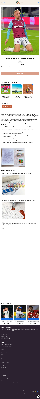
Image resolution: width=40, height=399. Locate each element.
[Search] (3, 2)
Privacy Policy (16, 393)
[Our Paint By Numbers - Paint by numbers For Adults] (20, 2)
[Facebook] (2, 338)
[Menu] (1, 2)
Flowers (2, 349)
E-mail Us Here (4, 334)
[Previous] (1, 315)
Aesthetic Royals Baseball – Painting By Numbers (20, 322)
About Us (3, 373)
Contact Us (3, 367)
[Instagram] (5, 338)
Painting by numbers (4, 114)
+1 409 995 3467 (4, 332)
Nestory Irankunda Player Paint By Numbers (33, 322)
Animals (2, 347)
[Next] (39, 315)
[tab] (3, 112)
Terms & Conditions (23, 393)
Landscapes (3, 351)
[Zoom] (2, 54)
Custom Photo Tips (5, 378)
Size (1, 66)
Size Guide (3, 365)
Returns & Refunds (4, 364)
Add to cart (20, 73)
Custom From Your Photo (6, 346)
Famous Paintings (4, 352)
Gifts (2, 354)
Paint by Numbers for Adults (6, 344)
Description (3, 111)
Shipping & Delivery (5, 362)
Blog (2, 380)
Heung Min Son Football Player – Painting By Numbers (6, 322)
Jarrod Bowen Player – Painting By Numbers (16, 118)
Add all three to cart (7, 106)
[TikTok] (9, 338)
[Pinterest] (7, 338)
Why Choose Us (4, 375)
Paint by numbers (7, 138)
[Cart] (38, 2)
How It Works (4, 377)
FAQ (2, 360)
